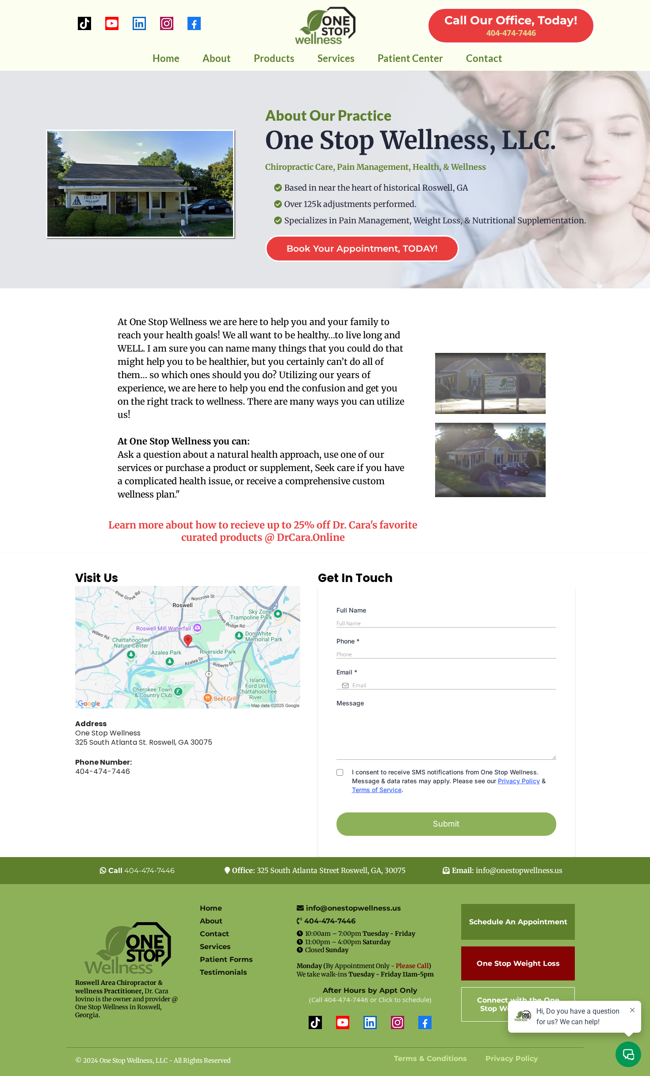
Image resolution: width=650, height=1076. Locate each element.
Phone (347, 641)
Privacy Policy (519, 781)
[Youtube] (112, 23)
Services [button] (336, 58)
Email (346, 672)
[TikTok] (84, 23)
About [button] (217, 58)
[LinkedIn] (139, 23)
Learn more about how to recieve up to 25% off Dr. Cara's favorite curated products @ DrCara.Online (262, 531)
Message (350, 703)
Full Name (351, 610)
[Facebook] (194, 23)
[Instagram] (166, 23)
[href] (187, 647)
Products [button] (274, 58)
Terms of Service (376, 789)
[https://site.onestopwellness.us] (325, 25)
